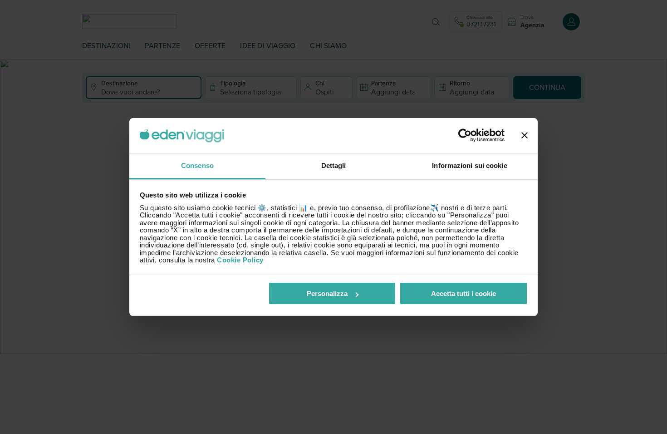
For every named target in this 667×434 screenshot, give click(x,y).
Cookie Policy (240, 260)
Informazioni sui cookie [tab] (469, 165)
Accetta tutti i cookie (463, 293)
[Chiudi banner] (524, 136)
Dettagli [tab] (333, 165)
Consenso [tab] (197, 165)
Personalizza (327, 293)
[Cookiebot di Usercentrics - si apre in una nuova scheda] (465, 136)
